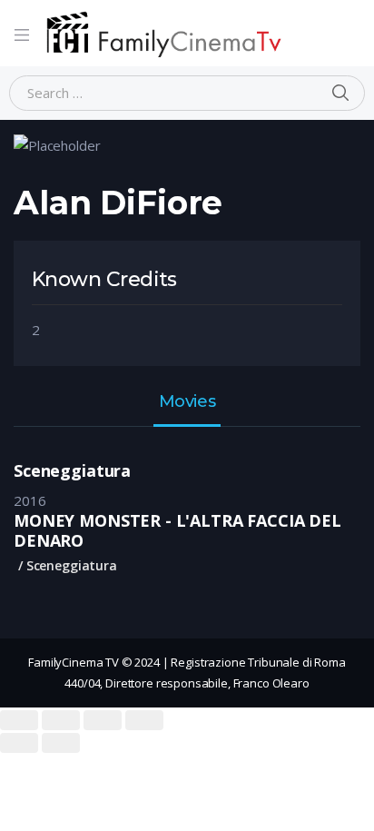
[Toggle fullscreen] (103, 720)
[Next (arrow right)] (61, 743)
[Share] (61, 720)
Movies (187, 402)
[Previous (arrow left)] (19, 743)
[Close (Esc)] (19, 720)
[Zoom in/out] (144, 720)
